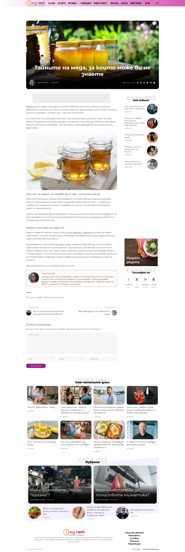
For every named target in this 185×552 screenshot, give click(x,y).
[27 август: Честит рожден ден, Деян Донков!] (142, 430)
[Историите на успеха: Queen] (152, 137)
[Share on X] (140, 82)
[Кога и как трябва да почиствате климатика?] (125, 485)
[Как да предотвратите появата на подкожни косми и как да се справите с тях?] (78, 512)
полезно (60, 297)
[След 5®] (35, 3)
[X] (137, 282)
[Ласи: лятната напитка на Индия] (42, 430)
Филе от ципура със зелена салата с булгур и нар (56, 511)
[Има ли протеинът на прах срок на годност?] (152, 109)
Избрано (92, 462)
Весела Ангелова (102, 500)
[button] (157, 3)
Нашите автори (134, 533)
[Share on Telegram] (150, 82)
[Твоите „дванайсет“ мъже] (42, 395)
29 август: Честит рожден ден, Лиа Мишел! (133, 149)
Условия (134, 538)
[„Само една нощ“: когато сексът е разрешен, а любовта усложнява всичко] (75, 395)
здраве (40, 297)
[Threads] (154, 282)
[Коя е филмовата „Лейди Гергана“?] (59, 485)
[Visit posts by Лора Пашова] (32, 82)
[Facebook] (128, 282)
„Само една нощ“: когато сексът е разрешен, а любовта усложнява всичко (74, 410)
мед (55, 297)
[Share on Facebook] (137, 82)
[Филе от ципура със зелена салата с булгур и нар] (34, 512)
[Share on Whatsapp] (144, 82)
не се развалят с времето (80, 232)
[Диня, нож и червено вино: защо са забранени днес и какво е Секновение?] (152, 123)
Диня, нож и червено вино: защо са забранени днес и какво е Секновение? (140, 410)
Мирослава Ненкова (37, 500)
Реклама (134, 541)
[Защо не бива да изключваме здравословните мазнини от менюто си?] (109, 430)
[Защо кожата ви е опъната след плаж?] (152, 164)
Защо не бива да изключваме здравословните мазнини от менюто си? (109, 445)
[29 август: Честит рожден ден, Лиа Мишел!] (152, 151)
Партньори (134, 544)
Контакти (134, 535)
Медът (29, 106)
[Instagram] (145, 282)
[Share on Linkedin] (147, 82)
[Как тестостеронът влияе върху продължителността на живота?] (109, 395)
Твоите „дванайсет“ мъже (41, 407)
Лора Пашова (43, 82)
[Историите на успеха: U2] (122, 512)
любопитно (48, 297)
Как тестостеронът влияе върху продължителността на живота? (108, 410)
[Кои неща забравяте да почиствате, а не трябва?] (75, 430)
